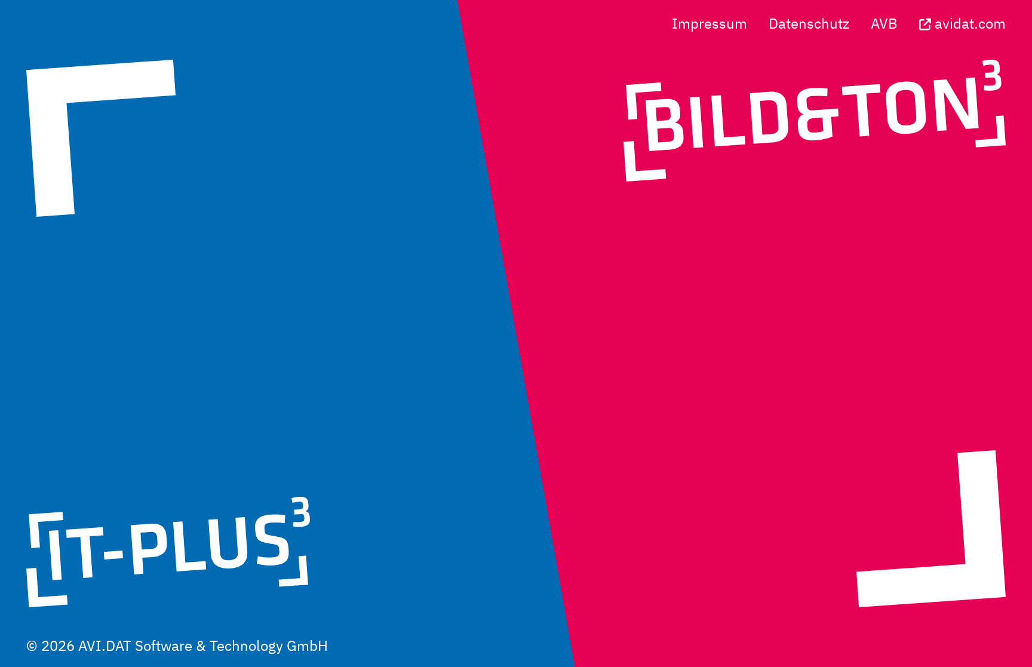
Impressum (709, 23)
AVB (884, 23)
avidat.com (968, 23)
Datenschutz (809, 23)
